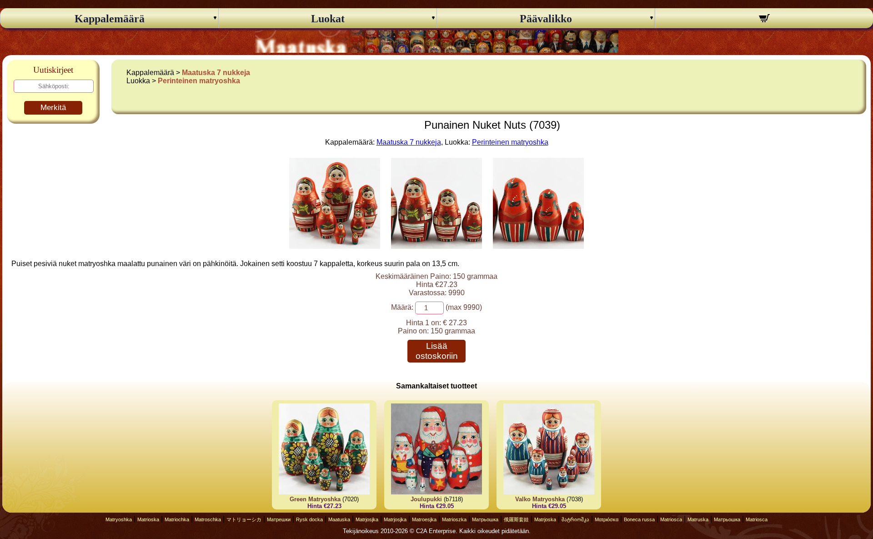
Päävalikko (546, 19)
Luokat (328, 19)
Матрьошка (485, 519)
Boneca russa (639, 519)
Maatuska (339, 519)
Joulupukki (426, 499)
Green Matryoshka (315, 499)
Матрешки (279, 519)
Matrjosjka (367, 519)
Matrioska (148, 519)
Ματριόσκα (606, 519)
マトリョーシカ (243, 519)
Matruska (697, 519)
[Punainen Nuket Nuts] (334, 246)
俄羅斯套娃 (516, 519)
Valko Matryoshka (540, 499)
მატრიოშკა (575, 519)
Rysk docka (309, 519)
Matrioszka (454, 519)
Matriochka (177, 519)
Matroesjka (424, 519)
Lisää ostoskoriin (437, 351)
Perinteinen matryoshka (199, 81)
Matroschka (208, 519)
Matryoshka (118, 519)
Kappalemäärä (110, 19)
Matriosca (671, 519)
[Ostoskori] (764, 19)
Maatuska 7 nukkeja (216, 72)
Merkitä (53, 107)
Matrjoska (545, 519)
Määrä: (402, 307)
